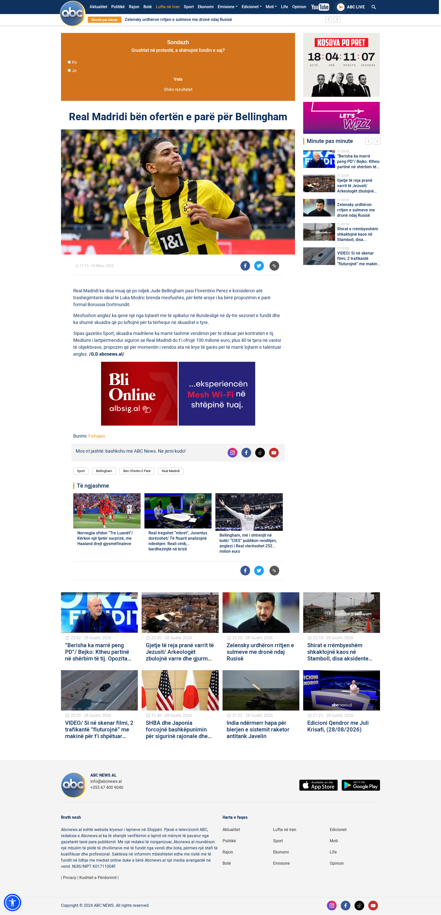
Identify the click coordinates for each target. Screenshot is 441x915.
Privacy (69, 878)
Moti (270, 7)
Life (284, 7)
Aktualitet (98, 7)
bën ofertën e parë (137, 470)
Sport (189, 7)
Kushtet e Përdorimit (98, 878)
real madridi (171, 470)
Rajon (134, 7)
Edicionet (250, 7)
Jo (74, 71)
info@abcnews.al (106, 781)
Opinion (299, 7)
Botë (147, 7)
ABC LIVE (356, 7)
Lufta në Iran (168, 7)
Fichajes (96, 436)
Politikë (118, 7)
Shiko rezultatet (178, 90)
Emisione (226, 7)
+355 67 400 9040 (106, 788)
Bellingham (104, 470)
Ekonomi (206, 7)
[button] (12, 902)
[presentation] (369, 142)
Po (74, 62)
